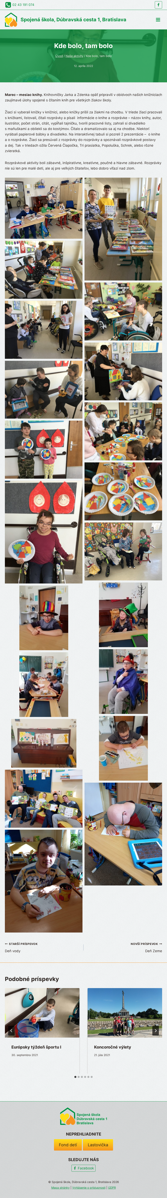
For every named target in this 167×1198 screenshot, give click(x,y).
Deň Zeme (146, 947)
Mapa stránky (60, 1187)
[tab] (75, 1077)
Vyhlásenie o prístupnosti (88, 1187)
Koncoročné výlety (112, 1047)
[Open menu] (158, 19)
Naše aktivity (74, 56)
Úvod (59, 56)
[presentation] (42, 1013)
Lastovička (98, 1144)
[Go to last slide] (11, 1031)
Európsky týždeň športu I (36, 1047)
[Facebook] (158, 5)
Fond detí (68, 1144)
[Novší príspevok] (155, 1031)
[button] (43, 208)
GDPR (112, 1187)
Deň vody (21, 947)
